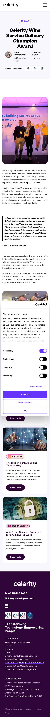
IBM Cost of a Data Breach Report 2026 (23, 696)
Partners (9, 649)
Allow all (25, 394)
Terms (7, 713)
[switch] (43, 359)
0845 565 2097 (17, 593)
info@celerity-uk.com (21, 598)
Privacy (38, 709)
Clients (8, 645)
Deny (25, 410)
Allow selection (25, 402)
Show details (36, 386)
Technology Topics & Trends (18, 642)
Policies (8, 652)
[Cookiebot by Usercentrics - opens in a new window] (35, 305)
